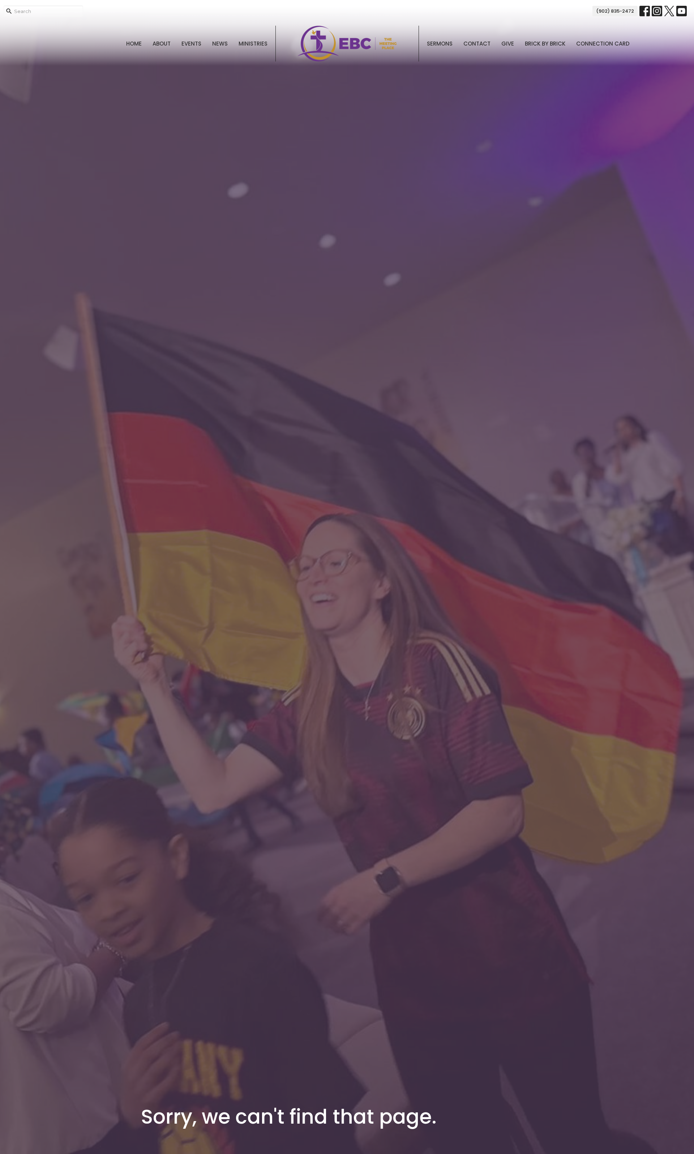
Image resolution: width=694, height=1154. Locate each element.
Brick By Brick (545, 43)
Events (191, 43)
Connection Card (603, 43)
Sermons (440, 43)
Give (507, 43)
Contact (476, 43)
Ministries (253, 43)
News (220, 43)
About (162, 43)
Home (134, 43)
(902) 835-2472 (615, 11)
